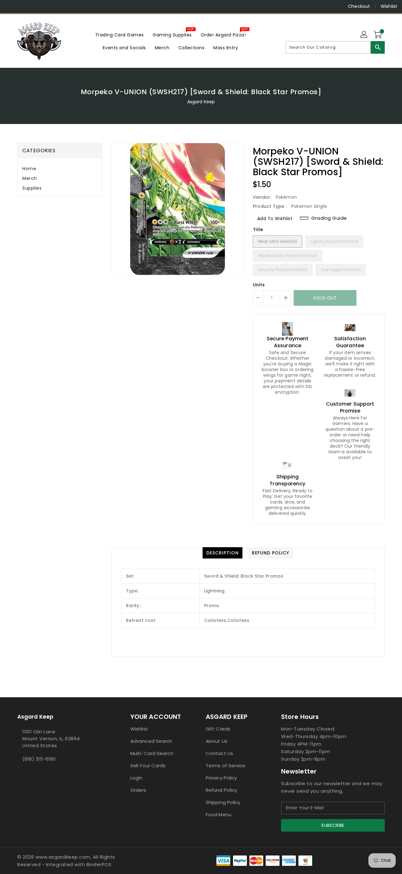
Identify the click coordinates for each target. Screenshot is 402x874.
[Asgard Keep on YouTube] (34, 6)
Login (136, 777)
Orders (138, 790)
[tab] (59, 168)
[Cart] (378, 35)
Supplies (31, 188)
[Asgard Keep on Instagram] (22, 6)
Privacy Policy (221, 777)
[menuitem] (119, 34)
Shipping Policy (223, 802)
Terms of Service (226, 765)
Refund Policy (221, 790)
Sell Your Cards (148, 765)
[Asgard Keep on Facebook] (10, 6)
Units (259, 285)
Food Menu (218, 814)
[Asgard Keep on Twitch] (57, 6)
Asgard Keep (201, 102)
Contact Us (219, 753)
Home (29, 168)
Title (258, 229)
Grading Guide (329, 218)
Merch (29, 178)
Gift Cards (218, 729)
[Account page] (364, 35)
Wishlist (389, 6)
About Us (216, 741)
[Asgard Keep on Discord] (46, 6)
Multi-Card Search (151, 753)
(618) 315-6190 (39, 759)
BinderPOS (99, 864)
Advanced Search (151, 741)
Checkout (359, 6)
